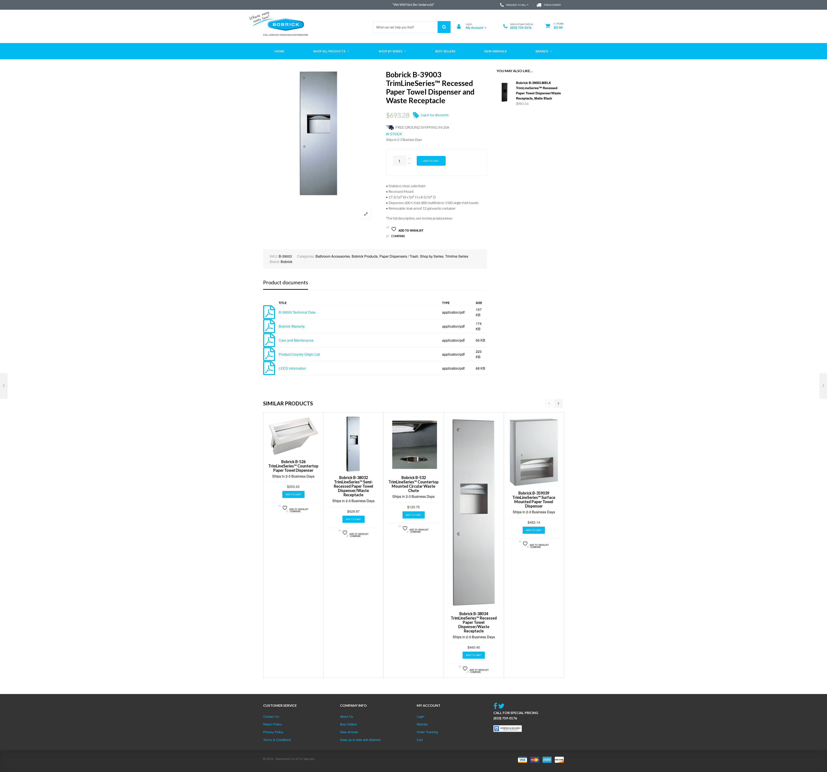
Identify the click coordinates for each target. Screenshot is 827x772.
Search (444, 27)
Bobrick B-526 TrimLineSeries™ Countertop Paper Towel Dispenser (293, 466)
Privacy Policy (273, 732)
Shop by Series (431, 256)
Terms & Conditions (277, 739)
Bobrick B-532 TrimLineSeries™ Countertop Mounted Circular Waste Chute (413, 484)
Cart (420, 739)
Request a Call (516, 4)
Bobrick (286, 261)
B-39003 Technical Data (297, 312)
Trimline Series (456, 256)
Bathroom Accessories (333, 256)
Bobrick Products (365, 256)
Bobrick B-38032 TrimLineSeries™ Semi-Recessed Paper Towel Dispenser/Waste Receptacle (353, 486)
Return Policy (272, 724)
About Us (346, 716)
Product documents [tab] (285, 282)
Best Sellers (348, 724)
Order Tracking (427, 732)
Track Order (552, 4)
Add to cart (431, 160)
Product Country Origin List (299, 354)
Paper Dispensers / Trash (398, 256)
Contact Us (271, 716)
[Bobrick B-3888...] (4, 386)
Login (420, 716)
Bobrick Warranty (292, 326)
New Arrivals (349, 732)
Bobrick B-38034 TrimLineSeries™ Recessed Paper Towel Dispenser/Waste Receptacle (474, 622)
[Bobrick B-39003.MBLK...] (823, 386)
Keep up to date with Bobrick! (360, 739)
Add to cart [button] (293, 494)
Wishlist (422, 724)
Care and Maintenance (296, 340)
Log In (469, 24)
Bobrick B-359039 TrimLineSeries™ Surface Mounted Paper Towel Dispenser (533, 499)
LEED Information (292, 368)
